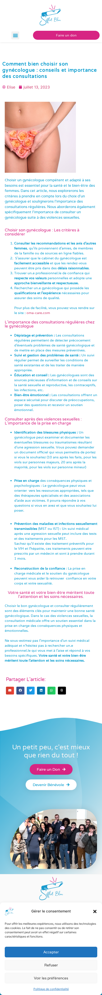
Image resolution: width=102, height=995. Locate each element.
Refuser (51, 965)
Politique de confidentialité (51, 989)
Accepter (51, 952)
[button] (95, 911)
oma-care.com (38, 313)
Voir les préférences (51, 978)
